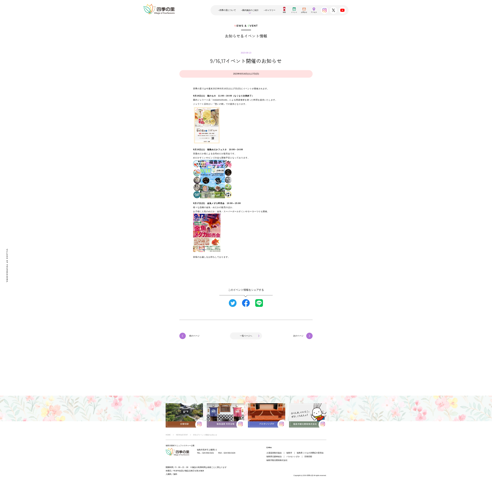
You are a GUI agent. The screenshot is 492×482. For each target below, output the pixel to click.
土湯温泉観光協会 (274, 453)
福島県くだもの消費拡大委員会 (310, 453)
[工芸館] (181, 20)
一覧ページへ (246, 336)
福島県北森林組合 (274, 456)
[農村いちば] (259, 20)
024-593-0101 (208, 453)
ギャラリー (270, 10)
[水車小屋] (207, 20)
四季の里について (227, 10)
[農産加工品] (311, 20)
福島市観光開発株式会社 (277, 460)
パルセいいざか (293, 456)
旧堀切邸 (308, 456)
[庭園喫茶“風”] (233, 20)
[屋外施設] (285, 20)
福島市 (289, 453)
